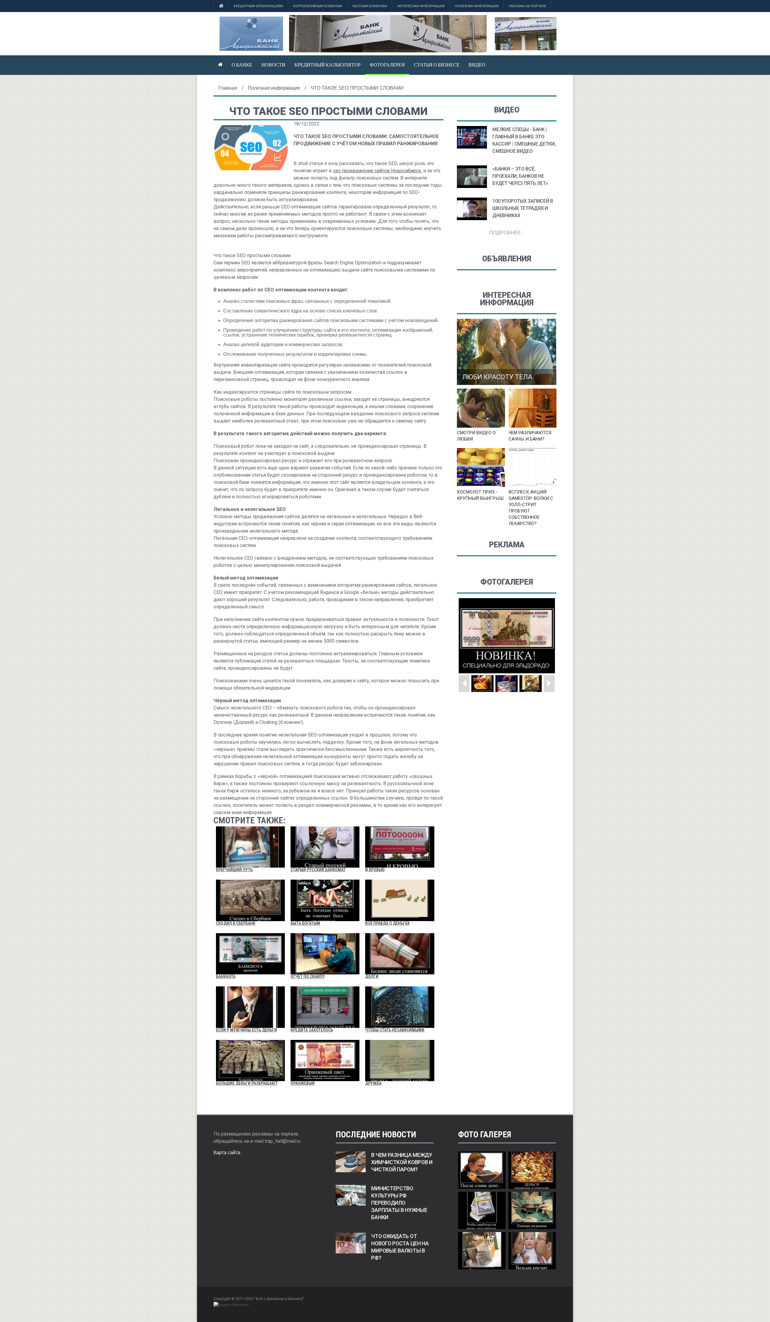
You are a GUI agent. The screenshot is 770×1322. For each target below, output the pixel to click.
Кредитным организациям (258, 6)
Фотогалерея (387, 65)
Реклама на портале (527, 6)
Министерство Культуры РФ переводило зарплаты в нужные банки (399, 1202)
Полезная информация (477, 6)
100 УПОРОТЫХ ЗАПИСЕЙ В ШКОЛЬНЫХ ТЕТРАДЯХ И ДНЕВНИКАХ (522, 208)
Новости (273, 65)
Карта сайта (227, 1152)
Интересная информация (421, 6)
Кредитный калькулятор (327, 65)
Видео (477, 65)
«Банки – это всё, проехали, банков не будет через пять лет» (520, 176)
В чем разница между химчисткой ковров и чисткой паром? (401, 1162)
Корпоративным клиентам (317, 6)
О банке (242, 65)
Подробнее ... (507, 232)
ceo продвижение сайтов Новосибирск (377, 171)
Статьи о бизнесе (437, 65)
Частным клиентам (369, 6)
